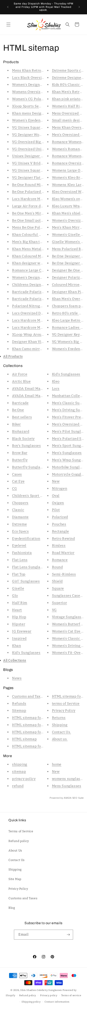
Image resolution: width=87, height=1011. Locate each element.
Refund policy (18, 841)
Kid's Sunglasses (26, 653)
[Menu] (8, 24)
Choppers (20, 503)
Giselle (18, 588)
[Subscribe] (68, 935)
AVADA (67, 798)
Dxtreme (19, 524)
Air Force (19, 374)
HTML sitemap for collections (37, 732)
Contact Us (16, 860)
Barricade (20, 403)
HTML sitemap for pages (32, 725)
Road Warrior (63, 553)
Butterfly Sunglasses (30, 467)
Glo (15, 596)
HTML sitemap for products (35, 746)
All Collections (14, 660)
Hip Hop (19, 617)
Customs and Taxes (28, 696)
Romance (60, 560)
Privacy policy (48, 995)
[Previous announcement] (7, 7)
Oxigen (58, 503)
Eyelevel (19, 546)
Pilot (56, 510)
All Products (13, 356)
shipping (19, 764)
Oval (56, 496)
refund (18, 786)
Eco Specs (20, 531)
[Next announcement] (79, 7)
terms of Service (66, 704)
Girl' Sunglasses (26, 581)
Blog (11, 908)
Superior (59, 603)
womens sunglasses (69, 779)
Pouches (59, 524)
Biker (16, 424)
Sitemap (19, 711)
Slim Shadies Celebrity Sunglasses (41, 990)
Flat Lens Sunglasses (30, 567)
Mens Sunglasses (66, 786)
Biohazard (20, 431)
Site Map (14, 879)
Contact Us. (61, 732)
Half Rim (19, 603)
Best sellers (22, 417)
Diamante (20, 517)
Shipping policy (31, 1001)
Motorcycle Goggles (68, 474)
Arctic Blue (21, 381)
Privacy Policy (63, 711)
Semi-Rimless (64, 574)
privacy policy (23, 779)
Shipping (60, 725)
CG (14, 488)
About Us (15, 850)
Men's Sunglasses (67, 453)
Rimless (59, 546)
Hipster (18, 624)
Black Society (23, 439)
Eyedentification (26, 539)
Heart (17, 610)
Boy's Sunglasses (26, 446)
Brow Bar (19, 453)
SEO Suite (78, 798)
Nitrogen (59, 488)
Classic (18, 510)
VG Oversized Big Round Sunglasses (42, 142)
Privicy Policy (18, 889)
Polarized (60, 517)
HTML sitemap (24, 739)
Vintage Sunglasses (68, 617)
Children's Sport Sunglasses (35, 496)
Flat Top (19, 574)
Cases (17, 474)
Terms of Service (20, 831)
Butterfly (19, 460)
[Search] (67, 24)
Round (57, 567)
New (56, 481)
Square (58, 588)
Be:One (18, 410)
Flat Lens (19, 560)
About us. (60, 739)
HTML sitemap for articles (34, 718)
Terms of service (71, 995)
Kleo (56, 381)
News (17, 678)
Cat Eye (18, 481)
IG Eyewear (21, 631)
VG (54, 610)
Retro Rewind (63, 539)
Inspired (19, 638)
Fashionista (22, 553)
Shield (57, 581)
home (56, 764)
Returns (59, 718)
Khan (16, 646)
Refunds (19, 704)
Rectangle (60, 531)
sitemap (19, 772)
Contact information (57, 1001)
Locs (56, 389)
